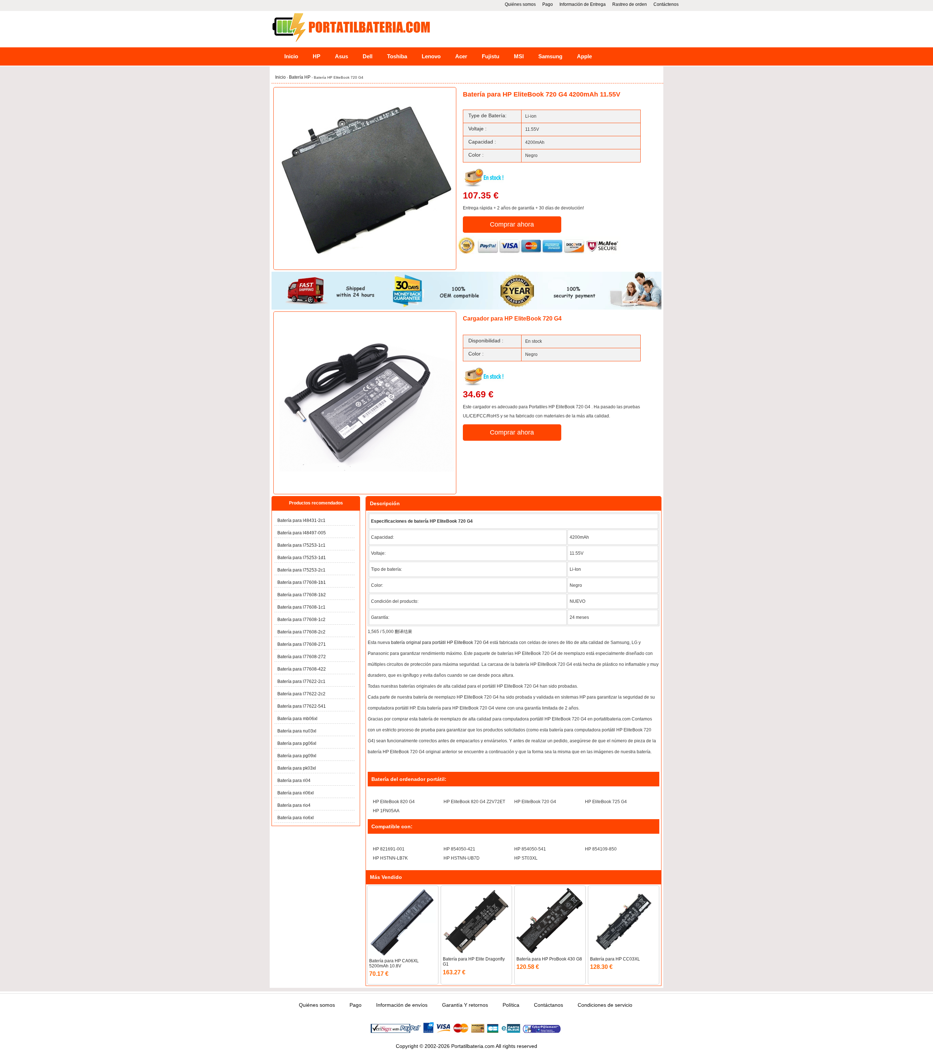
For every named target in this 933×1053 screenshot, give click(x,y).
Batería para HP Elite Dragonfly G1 (474, 961)
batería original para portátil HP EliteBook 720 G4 (440, 642)
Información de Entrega (582, 4)
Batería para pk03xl (296, 768)
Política (511, 1005)
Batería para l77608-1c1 (301, 607)
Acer (461, 56)
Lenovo (431, 56)
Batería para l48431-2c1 (301, 520)
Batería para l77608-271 (301, 644)
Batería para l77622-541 (301, 706)
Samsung (550, 56)
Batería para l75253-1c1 (301, 545)
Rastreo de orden (629, 4)
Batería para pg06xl (296, 743)
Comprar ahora (512, 224)
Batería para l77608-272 (301, 656)
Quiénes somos (520, 4)
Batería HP (300, 77)
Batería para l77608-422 (301, 669)
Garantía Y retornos (465, 1005)
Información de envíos (402, 1005)
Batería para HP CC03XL (615, 959)
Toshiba (397, 56)
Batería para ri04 (294, 780)
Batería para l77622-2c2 (301, 693)
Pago (547, 4)
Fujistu (490, 56)
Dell (367, 56)
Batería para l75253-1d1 (301, 557)
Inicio (291, 56)
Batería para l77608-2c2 (301, 631)
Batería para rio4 (294, 805)
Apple (584, 56)
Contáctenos (666, 4)
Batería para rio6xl (295, 817)
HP (316, 56)
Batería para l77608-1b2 (301, 594)
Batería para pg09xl (296, 755)
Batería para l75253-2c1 (301, 570)
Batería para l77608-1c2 (301, 619)
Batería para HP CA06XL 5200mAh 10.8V (394, 963)
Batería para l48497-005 (301, 532)
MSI (519, 56)
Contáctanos (548, 1005)
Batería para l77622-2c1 (301, 681)
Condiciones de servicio (605, 1005)
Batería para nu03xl (296, 731)
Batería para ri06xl (295, 792)
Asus (341, 56)
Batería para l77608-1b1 (301, 582)
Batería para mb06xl (297, 718)
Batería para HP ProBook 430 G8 (549, 959)
